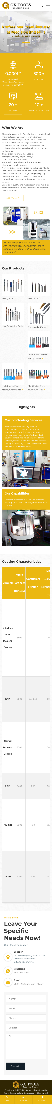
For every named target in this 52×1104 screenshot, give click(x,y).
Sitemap (40, 1093)
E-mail (23, 1100)
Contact (42, 1100)
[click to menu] (48, 5)
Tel (7, 1100)
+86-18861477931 (22, 972)
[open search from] (41, 5)
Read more (11, 198)
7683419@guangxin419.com (29, 984)
